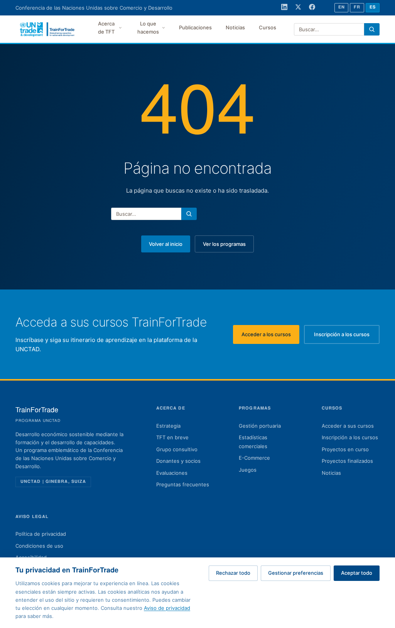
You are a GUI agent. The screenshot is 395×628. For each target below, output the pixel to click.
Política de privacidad (40, 534)
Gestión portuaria (260, 426)
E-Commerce (254, 458)
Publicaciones (195, 27)
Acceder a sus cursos (348, 426)
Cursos (267, 27)
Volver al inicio (165, 244)
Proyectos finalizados (347, 461)
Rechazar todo (233, 573)
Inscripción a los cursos (347, 336)
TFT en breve (172, 437)
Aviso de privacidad (167, 608)
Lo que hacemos (148, 27)
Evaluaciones (171, 473)
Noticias (235, 27)
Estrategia (168, 426)
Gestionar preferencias (295, 573)
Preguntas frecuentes (182, 484)
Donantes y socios (178, 461)
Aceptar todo (356, 573)
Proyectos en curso (345, 449)
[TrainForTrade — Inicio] (47, 29)
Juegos (248, 470)
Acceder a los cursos (270, 336)
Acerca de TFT (106, 27)
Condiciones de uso (39, 546)
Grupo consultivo (177, 449)
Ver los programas (224, 244)
